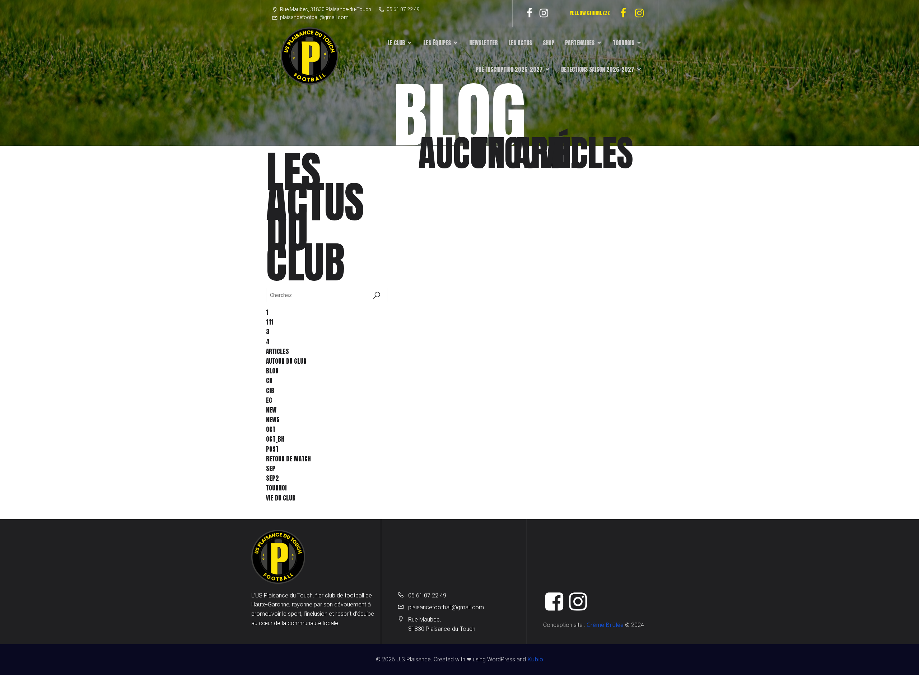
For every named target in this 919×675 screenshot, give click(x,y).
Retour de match (288, 459)
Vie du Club (280, 498)
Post (272, 449)
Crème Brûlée (605, 625)
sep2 (272, 478)
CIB (270, 390)
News (273, 419)
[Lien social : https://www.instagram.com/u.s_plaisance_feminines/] (642, 13)
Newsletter (483, 42)
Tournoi (276, 488)
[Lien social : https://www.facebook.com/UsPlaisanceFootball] (529, 13)
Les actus (520, 42)
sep (270, 468)
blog (272, 371)
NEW (271, 410)
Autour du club (286, 361)
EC (269, 400)
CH (269, 380)
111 (270, 322)
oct (270, 429)
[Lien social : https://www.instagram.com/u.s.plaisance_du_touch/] (544, 13)
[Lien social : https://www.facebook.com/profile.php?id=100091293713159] (626, 13)
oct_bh (275, 439)
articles (277, 351)
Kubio (535, 659)
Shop (548, 42)
